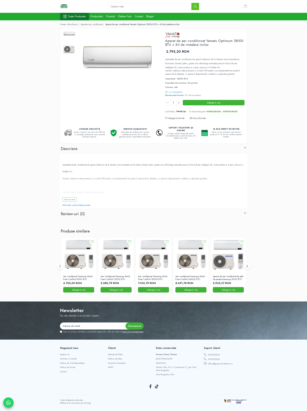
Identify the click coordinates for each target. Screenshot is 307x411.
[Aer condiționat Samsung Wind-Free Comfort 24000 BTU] (191, 255)
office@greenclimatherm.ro (219, 363)
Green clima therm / (70, 24)
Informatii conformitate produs (76, 205)
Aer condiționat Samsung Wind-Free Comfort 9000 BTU (78, 278)
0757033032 (213, 359)
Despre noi (64, 354)
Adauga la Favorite (175, 118)
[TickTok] (156, 387)
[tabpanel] (117, 58)
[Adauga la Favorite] (92, 241)
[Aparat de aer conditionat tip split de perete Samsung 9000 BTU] (228, 255)
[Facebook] (150, 387)
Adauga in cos (213, 102)
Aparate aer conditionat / (93, 24)
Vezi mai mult (69, 199)
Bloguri (150, 16)
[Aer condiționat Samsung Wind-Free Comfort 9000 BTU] (78, 255)
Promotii (110, 16)
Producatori (97, 16)
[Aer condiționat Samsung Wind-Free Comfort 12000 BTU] (116, 255)
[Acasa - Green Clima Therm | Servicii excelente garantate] (76, 6)
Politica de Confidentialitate (132, 331)
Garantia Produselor (117, 363)
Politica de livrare (67, 367)
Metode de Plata (115, 354)
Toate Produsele (77, 16)
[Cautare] (195, 6)
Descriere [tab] (69, 149)
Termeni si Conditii (68, 358)
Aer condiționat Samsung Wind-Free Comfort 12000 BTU (115, 278)
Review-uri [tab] (73, 214)
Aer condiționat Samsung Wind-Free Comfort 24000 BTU (190, 278)
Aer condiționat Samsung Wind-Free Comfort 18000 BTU (153, 278)
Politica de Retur (115, 358)
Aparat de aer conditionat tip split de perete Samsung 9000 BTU (228, 278)
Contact (139, 16)
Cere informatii (199, 118)
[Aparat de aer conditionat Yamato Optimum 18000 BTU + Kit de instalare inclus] (117, 58)
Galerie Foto (125, 16)
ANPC (110, 367)
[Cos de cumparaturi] (245, 6)
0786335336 (213, 354)
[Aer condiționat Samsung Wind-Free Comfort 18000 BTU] (153, 255)
